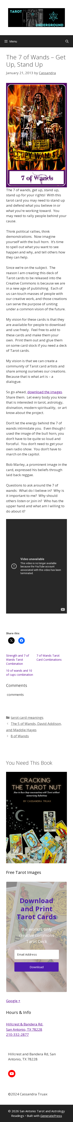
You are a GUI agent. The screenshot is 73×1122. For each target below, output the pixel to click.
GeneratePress (51, 1116)
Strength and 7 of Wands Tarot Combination (17, 660)
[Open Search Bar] (67, 41)
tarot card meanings (27, 717)
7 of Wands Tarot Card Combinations (49, 657)
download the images (44, 392)
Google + (13, 1000)
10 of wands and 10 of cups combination (19, 673)
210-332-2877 (17, 1034)
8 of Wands (20, 736)
